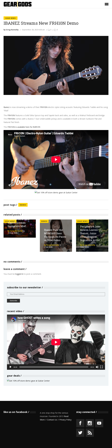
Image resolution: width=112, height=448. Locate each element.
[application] (56, 342)
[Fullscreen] (101, 367)
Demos (44, 221)
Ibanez (6, 107)
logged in (19, 274)
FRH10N (43, 107)
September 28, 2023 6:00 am (33, 29)
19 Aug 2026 (12, 233)
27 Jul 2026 (48, 247)
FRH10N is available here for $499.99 (24, 127)
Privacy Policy (65, 419)
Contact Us (52, 419)
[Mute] (97, 367)
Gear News (10, 18)
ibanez (23, 205)
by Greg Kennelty (11, 29)
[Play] (10, 367)
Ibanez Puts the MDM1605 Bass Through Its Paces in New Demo (55, 235)
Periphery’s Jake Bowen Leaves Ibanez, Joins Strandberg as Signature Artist (90, 233)
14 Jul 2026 (84, 247)
